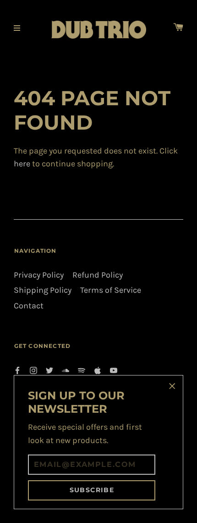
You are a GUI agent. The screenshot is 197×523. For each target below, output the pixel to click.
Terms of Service (110, 290)
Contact (29, 306)
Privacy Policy (39, 275)
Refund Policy (97, 275)
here (22, 164)
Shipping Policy (42, 290)
